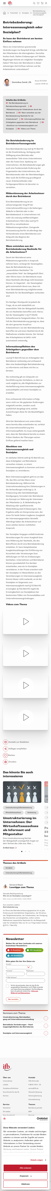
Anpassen (24, 1176)
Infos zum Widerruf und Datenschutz (24, 992)
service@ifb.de (33, 1088)
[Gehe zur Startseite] (10, 3)
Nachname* (30, 971)
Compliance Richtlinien (10, 1088)
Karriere (5, 1096)
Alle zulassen (25, 1168)
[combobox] (19, 967)
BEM (30, 1112)
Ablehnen (25, 1184)
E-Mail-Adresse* (11, 977)
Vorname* (9, 971)
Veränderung (31, 812)
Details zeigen (37, 1160)
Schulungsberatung (35, 1096)
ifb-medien (6, 1112)
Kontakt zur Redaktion (18, 742)
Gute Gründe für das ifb (11, 1092)
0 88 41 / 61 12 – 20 (34, 1085)
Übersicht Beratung (35, 1092)
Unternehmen (7, 1081)
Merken (11, 755)
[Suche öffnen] (34, 3)
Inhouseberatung (34, 1099)
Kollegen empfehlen (17, 748)
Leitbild (5, 1085)
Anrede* (8, 964)
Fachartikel (14, 13)
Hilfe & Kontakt (33, 1081)
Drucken (12, 762)
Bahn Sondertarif (9, 1115)
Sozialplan (25, 13)
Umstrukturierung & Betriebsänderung (19, 808)
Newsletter (7, 1108)
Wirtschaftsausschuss (13, 812)
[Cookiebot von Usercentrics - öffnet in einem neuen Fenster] (37, 1119)
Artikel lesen (8, 848)
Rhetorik (31, 1115)
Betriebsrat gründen (35, 1108)
